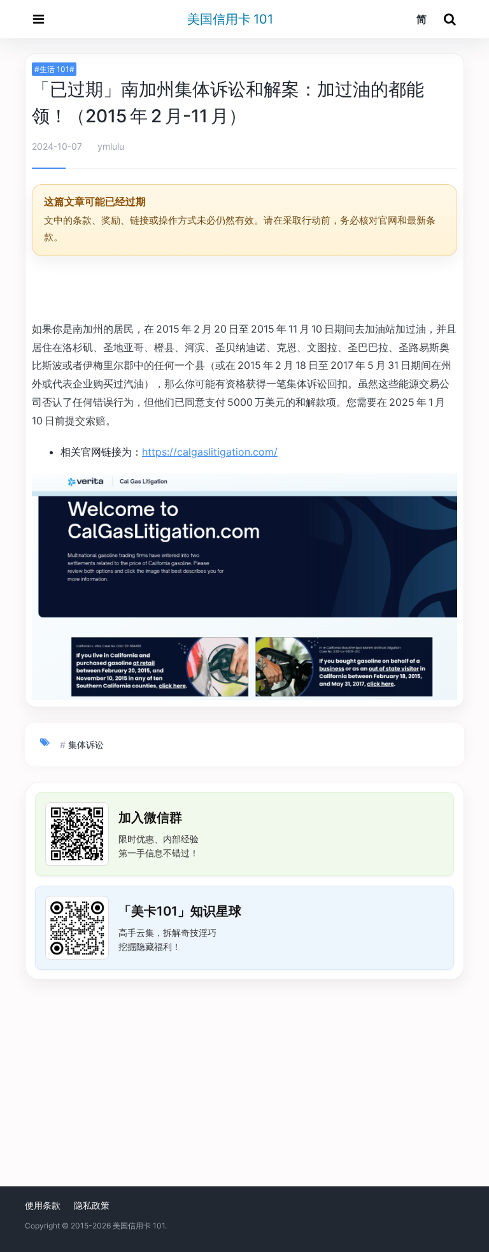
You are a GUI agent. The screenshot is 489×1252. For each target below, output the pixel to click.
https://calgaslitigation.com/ (210, 451)
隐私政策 (92, 1205)
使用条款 (42, 1205)
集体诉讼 (86, 744)
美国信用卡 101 (230, 19)
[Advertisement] (244, 290)
